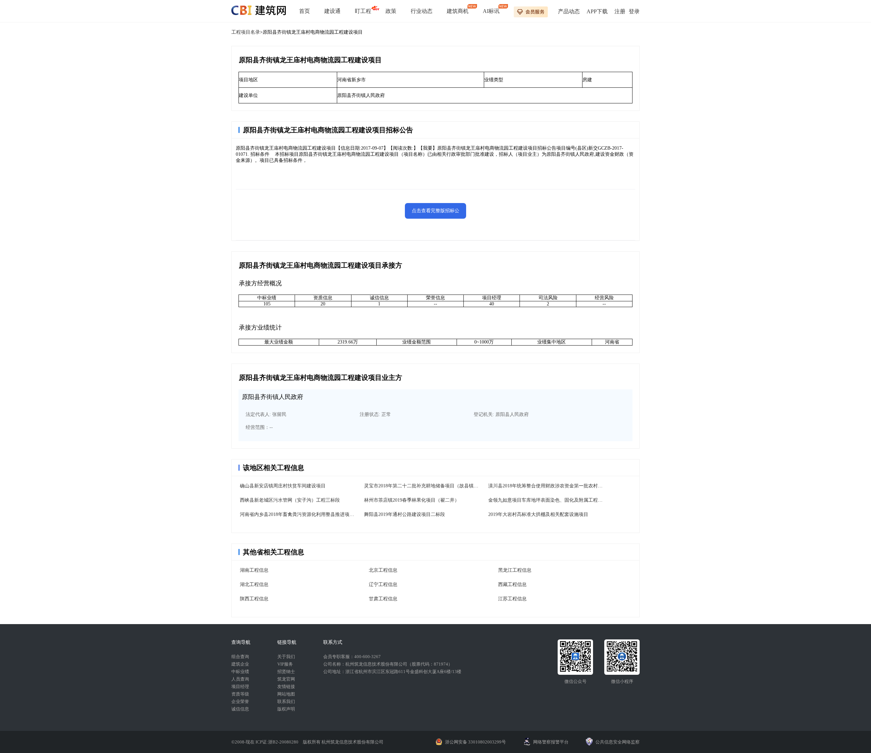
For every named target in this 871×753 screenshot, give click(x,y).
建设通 (332, 11)
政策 (390, 11)
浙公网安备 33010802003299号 (475, 741)
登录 (634, 11)
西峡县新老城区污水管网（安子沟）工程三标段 (290, 500)
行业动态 (421, 11)
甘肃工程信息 (383, 598)
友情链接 (286, 686)
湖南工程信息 (254, 570)
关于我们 (286, 656)
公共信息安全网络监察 (617, 741)
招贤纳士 (286, 671)
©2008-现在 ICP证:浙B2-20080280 (265, 741)
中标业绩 (240, 671)
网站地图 (286, 694)
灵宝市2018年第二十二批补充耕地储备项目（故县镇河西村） (428, 485)
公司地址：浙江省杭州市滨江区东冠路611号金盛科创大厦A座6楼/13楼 (392, 671)
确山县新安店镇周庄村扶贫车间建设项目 (283, 485)
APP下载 (597, 11)
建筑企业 (240, 664)
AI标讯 (491, 11)
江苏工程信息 (512, 598)
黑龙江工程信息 (514, 570)
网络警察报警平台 (551, 741)
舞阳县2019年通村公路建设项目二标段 (404, 514)
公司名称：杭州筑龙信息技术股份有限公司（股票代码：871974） (388, 664)
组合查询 (240, 656)
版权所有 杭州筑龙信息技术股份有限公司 (343, 741)
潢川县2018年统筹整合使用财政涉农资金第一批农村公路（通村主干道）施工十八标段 (578, 485)
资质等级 (240, 694)
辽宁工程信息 (383, 584)
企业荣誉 (240, 701)
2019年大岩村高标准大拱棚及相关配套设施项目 (538, 514)
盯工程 (363, 11)
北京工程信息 (383, 570)
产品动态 (569, 11)
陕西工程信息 (254, 598)
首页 (304, 11)
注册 (619, 11)
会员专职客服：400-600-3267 (352, 656)
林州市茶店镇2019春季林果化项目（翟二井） (411, 500)
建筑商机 (458, 11)
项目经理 (240, 686)
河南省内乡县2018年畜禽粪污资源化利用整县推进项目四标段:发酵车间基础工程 (324, 514)
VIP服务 (285, 664)
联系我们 (286, 701)
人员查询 (240, 679)
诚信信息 (240, 709)
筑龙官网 (286, 679)
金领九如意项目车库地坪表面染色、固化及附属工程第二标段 (552, 500)
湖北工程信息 (254, 584)
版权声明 (286, 709)
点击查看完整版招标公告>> (435, 213)
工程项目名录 (245, 32)
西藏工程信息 (512, 584)
